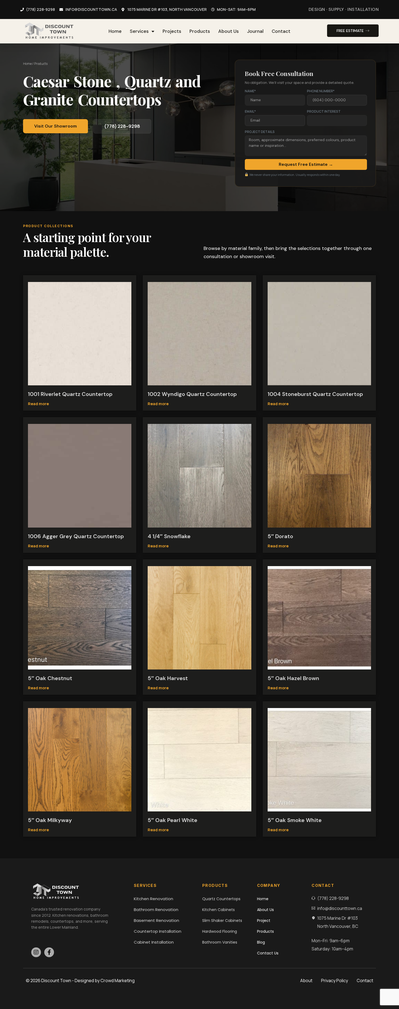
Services (139, 31)
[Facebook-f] (49, 952)
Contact (281, 31)
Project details (260, 131)
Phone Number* (320, 91)
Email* (250, 111)
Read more (38, 403)
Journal (255, 31)
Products (199, 31)
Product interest (324, 111)
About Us (228, 31)
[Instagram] (36, 952)
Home (115, 31)
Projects (172, 31)
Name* (250, 91)
